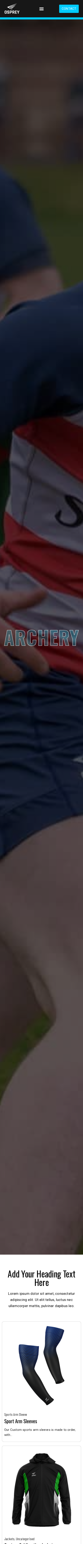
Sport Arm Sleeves (20, 1421)
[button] (41, 8)
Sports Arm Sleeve (15, 1414)
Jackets (9, 1539)
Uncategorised (25, 1539)
